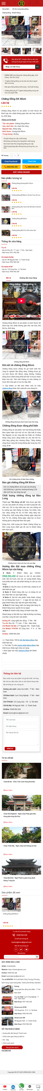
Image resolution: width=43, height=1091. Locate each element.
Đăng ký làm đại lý (12, 1047)
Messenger (30, 1089)
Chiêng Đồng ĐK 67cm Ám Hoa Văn (24, 230)
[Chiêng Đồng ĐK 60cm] (5, 221)
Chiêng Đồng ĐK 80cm (10, 914)
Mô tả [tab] (8, 278)
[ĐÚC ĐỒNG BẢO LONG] (21, 3)
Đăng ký (10, 749)
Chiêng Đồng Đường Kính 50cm (22, 183)
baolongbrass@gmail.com (18, 713)
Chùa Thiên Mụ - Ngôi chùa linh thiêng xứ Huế (20, 846)
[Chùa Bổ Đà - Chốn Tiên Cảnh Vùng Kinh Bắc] (21, 771)
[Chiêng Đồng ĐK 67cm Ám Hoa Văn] (5, 233)
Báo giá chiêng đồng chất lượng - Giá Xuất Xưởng (21, 87)
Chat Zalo (32, 161)
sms (38, 1089)
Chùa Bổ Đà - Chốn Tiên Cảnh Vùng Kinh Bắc (19, 782)
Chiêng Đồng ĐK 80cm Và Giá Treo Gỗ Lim (26, 195)
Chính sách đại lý (8, 1043)
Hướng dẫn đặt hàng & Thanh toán (15, 1033)
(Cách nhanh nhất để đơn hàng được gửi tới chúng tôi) (21, 172)
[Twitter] (21, 949)
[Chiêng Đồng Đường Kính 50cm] (5, 186)
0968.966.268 (15, 709)
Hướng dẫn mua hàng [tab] (28, 278)
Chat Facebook (11, 161)
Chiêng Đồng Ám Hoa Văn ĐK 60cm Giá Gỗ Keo (26, 207)
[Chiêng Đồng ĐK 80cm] (11, 905)
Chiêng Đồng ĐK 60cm (19, 218)
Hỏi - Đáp (6, 1040)
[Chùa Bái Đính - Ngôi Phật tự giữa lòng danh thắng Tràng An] (21, 867)
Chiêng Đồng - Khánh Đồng (11, 13)
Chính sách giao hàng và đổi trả (13, 1036)
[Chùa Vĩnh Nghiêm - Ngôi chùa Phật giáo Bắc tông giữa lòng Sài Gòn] (21, 803)
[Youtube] (26, 949)
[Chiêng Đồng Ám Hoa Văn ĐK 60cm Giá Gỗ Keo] (5, 209)
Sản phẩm (5, 9)
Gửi (37, 67)
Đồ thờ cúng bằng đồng (20, 9)
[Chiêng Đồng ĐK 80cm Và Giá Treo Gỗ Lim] (5, 198)
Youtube (5, 1089)
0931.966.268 (27, 1002)
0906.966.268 (27, 1013)
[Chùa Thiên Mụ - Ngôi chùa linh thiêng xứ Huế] (21, 835)
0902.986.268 (27, 1024)
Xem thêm (8, 790)
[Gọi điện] (21, 1086)
